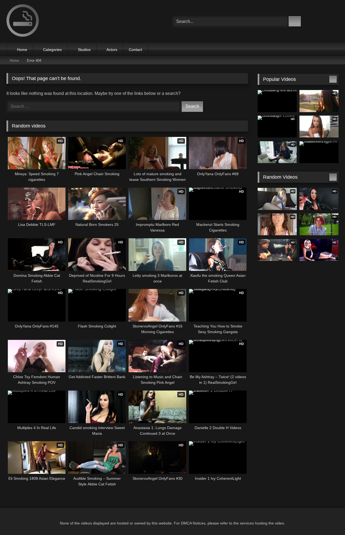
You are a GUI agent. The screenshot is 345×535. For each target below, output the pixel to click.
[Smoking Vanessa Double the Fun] (277, 101)
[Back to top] (328, 519)
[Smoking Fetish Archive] (22, 21)
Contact (135, 49)
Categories (52, 49)
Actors (111, 49)
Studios (84, 49)
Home (22, 49)
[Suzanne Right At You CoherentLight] (319, 152)
